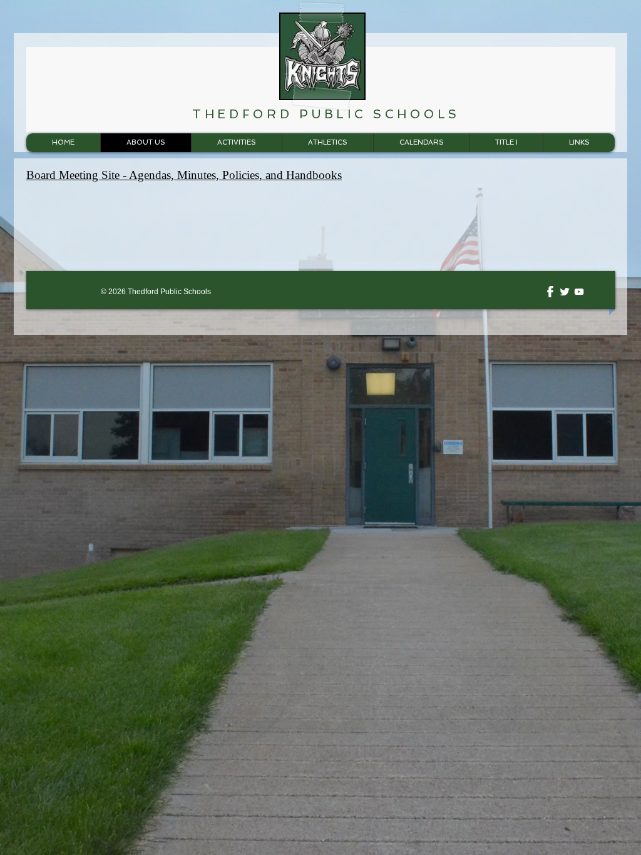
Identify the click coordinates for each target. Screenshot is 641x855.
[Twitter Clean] (564, 291)
